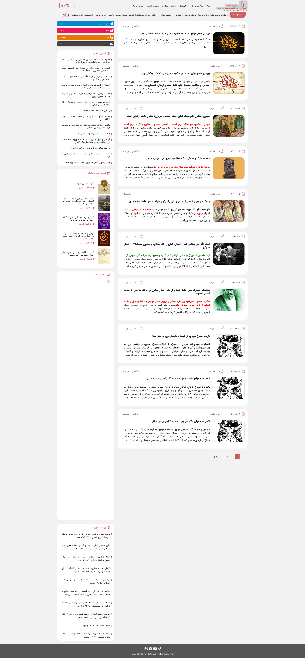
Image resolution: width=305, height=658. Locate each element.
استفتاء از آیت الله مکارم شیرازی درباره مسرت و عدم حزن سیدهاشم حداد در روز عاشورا (86, 86)
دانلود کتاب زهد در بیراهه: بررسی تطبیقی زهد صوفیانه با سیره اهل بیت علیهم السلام (86, 61)
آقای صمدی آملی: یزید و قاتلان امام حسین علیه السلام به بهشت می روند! (86, 547)
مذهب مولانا (188, 15)
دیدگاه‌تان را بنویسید (131, 26)
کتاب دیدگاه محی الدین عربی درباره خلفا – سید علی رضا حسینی (78, 254)
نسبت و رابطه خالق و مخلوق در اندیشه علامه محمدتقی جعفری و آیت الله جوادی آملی (86, 69)
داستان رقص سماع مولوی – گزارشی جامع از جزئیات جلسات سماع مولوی (86, 95)
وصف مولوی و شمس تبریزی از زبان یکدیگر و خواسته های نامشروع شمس (169, 201)
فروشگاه (182, 6)
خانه (209, 6)
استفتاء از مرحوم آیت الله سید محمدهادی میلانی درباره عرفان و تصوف (86, 78)
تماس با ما (138, 6)
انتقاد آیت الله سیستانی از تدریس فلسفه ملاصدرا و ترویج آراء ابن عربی (148, 15)
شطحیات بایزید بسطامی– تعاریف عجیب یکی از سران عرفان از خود (85, 15)
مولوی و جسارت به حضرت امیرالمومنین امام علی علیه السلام (86, 581)
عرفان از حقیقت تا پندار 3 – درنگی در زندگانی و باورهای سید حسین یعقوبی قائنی (78, 236)
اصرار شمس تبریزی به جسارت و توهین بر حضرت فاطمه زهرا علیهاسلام (86, 604)
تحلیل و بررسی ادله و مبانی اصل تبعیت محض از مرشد (86, 155)
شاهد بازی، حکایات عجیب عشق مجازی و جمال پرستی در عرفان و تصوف (228, 15)
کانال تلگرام (84, 23)
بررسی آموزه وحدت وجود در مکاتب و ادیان (90, 148)
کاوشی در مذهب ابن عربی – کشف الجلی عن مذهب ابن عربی (78, 219)
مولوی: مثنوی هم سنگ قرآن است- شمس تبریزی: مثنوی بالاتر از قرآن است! (168, 116)
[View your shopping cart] (64, 15)
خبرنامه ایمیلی (152, 6)
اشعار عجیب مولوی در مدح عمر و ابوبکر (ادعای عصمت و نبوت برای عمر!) (86, 570)
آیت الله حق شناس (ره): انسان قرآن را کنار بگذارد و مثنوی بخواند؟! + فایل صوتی (167, 245)
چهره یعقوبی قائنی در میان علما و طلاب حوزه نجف (87, 162)
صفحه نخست (103, 625)
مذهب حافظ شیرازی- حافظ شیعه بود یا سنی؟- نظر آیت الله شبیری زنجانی (86, 615)
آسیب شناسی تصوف (85, 183)
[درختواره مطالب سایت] (93, 399)
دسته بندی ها (198, 6)
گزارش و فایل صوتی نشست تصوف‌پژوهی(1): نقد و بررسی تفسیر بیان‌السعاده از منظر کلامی (86, 141)
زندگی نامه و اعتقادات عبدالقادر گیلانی (93, 110)
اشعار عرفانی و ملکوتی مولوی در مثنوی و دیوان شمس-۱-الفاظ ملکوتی (86, 558)
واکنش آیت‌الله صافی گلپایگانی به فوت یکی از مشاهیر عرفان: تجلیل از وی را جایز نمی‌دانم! (86, 126)
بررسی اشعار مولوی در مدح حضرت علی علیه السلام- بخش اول (176, 73)
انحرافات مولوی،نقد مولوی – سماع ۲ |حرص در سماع (181, 421)
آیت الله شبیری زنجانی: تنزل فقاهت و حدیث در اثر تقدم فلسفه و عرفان (86, 103)
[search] (75, 5)
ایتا (84, 37)
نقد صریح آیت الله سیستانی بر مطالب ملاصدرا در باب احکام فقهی (86, 118)
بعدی (215, 457)
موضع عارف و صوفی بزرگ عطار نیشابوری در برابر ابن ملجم (178, 159)
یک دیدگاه (127, 194)
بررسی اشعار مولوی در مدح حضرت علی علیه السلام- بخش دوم (175, 33)
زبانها (63, 5)
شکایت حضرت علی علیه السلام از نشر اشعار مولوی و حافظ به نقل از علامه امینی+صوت (167, 291)
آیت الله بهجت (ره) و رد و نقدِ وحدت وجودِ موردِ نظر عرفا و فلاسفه (86, 635)
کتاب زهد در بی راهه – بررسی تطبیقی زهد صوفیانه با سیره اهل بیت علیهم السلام (78, 201)
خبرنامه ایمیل (84, 43)
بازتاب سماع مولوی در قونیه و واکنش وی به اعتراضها (181, 336)
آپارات (84, 30)
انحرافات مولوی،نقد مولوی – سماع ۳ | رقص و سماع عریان (178, 378)
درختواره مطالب (169, 6)
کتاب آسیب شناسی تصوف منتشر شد (94, 133)
